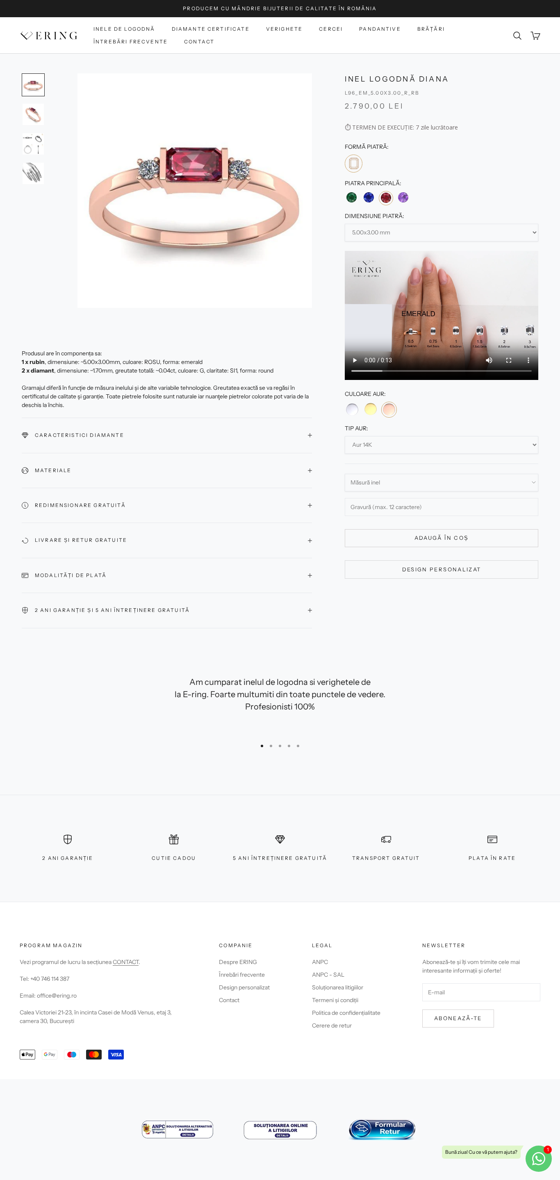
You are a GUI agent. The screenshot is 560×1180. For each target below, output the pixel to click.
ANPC (320, 962)
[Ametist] (403, 197)
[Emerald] (353, 163)
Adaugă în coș (441, 537)
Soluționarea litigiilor (337, 987)
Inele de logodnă (124, 29)
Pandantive (380, 29)
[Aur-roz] (389, 409)
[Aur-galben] (370, 409)
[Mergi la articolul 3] (33, 143)
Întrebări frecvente (130, 42)
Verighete (284, 29)
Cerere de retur (332, 1025)
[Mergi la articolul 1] (33, 84)
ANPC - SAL (328, 974)
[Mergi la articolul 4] (33, 173)
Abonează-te (458, 1018)
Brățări (431, 29)
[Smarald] (351, 197)
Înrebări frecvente (242, 974)
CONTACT (126, 962)
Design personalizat (441, 569)
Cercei (331, 29)
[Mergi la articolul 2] (33, 114)
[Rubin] (386, 198)
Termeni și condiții (335, 1000)
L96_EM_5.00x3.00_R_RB (382, 93)
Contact (199, 42)
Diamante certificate (211, 29)
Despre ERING (238, 962)
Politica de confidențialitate (346, 1012)
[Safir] (368, 197)
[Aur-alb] (352, 409)
